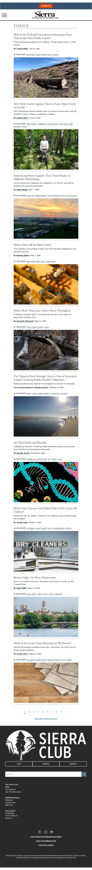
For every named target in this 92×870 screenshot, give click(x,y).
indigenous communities (48, 124)
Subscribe (9, 800)
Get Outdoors (10, 789)
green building (54, 660)
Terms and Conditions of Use (46, 841)
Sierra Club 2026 (80, 855)
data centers (31, 124)
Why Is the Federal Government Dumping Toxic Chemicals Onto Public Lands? (43, 36)
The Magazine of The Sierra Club (45, 18)
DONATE (73, 764)
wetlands (58, 594)
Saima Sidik (21, 588)
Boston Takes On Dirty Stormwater (35, 577)
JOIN (19, 764)
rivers (51, 594)
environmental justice (57, 195)
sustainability (59, 528)
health (54, 459)
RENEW (46, 764)
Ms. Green (30, 528)
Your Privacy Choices (46, 845)
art (49, 459)
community (55, 393)
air (33, 195)
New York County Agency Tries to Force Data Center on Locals (45, 105)
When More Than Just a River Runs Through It (42, 310)
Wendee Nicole (41, 387)
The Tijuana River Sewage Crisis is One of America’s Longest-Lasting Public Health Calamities (45, 378)
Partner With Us (11, 815)
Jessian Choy (21, 522)
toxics (49, 54)
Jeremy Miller (22, 48)
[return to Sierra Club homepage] (46, 745)
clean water (31, 594)
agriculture (51, 261)
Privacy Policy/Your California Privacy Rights (46, 837)
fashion (69, 528)
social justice (72, 195)
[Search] (84, 774)
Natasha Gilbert (22, 255)
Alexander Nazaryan (24, 321)
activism (63, 393)
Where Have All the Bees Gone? (33, 245)
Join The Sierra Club (13, 792)
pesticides (30, 54)
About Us (8, 818)
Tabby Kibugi (21, 189)
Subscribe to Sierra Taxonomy (46, 718)
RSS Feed (9, 805)
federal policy (41, 195)
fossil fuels (63, 124)
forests (56, 54)
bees (28, 261)
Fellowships (9, 813)
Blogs (7, 787)
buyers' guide (41, 528)
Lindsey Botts (22, 118)
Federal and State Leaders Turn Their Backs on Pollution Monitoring (42, 177)
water (46, 327)
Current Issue (10, 802)
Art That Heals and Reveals (30, 442)
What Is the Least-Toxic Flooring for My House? (42, 643)
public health (37, 327)
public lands (41, 54)
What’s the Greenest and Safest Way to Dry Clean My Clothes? (45, 510)
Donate (46, 6)
